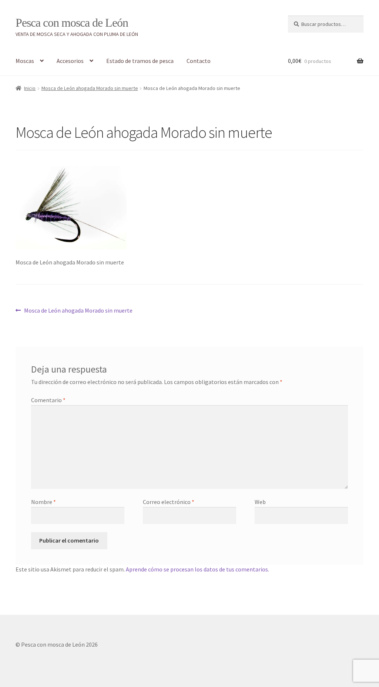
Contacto (199, 60)
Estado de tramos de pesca (140, 60)
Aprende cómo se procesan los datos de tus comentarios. (197, 569)
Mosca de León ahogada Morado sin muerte (89, 88)
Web (260, 502)
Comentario (48, 400)
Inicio (30, 88)
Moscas (25, 60)
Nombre (43, 502)
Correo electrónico (168, 502)
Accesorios (70, 60)
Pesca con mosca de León (72, 22)
